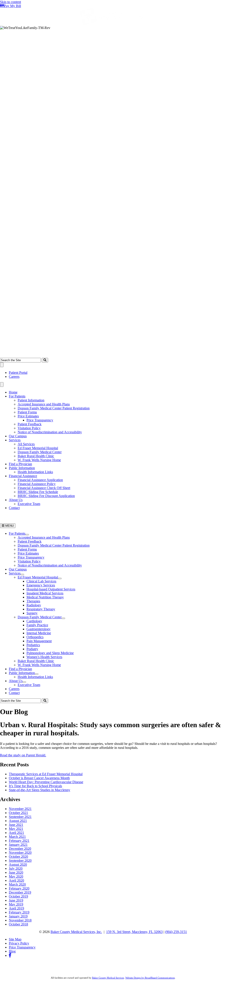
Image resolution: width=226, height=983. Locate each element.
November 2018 (20, 920)
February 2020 (19, 888)
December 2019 (20, 892)
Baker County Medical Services (108, 977)
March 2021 (17, 836)
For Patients (17, 396)
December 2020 (20, 848)
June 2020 (16, 872)
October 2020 (18, 856)
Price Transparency (39, 420)
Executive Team (29, 504)
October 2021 (18, 813)
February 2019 (19, 912)
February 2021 (19, 840)
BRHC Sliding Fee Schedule (38, 492)
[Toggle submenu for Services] (22, 574)
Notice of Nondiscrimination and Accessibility (50, 432)
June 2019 (16, 900)
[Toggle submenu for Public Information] (36, 674)
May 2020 (16, 876)
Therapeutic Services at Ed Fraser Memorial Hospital (46, 774)
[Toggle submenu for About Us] (24, 682)
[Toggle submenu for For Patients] (27, 534)
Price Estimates (28, 416)
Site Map (15, 939)
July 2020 (16, 868)
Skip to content (10, 2)
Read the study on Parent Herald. (23, 755)
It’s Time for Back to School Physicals (35, 786)
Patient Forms (27, 412)
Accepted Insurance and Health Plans (44, 404)
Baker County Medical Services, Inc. (76, 932)
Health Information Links (35, 472)
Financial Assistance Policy (37, 484)
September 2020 (20, 860)
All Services (26, 444)
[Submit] (45, 360)
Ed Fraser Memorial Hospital (38, 448)
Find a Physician (20, 464)
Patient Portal (18, 372)
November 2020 (20, 852)
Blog (12, 951)
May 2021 (16, 829)
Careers (14, 376)
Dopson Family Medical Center (40, 452)
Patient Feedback (29, 424)
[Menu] (2, 364)
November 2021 (20, 809)
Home (13, 392)
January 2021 (18, 844)
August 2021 (18, 821)
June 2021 (16, 825)
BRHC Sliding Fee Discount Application (46, 496)
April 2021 (16, 833)
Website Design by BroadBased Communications (150, 977)
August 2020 (18, 864)
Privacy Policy (19, 943)
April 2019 (16, 908)
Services (15, 440)
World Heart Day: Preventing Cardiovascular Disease (46, 782)
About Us (16, 500)
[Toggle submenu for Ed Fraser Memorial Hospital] (60, 578)
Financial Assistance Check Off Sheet (44, 488)
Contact (14, 508)
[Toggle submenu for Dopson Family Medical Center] (63, 618)
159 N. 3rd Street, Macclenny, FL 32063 (134, 932)
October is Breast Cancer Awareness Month (39, 778)
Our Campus (18, 436)
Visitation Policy (29, 428)
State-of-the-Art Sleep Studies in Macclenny (39, 790)
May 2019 (16, 904)
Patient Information (31, 400)
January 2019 (18, 916)
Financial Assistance (23, 476)
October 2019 (18, 896)
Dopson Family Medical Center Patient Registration (54, 408)
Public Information (22, 468)
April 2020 (16, 880)
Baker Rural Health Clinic (36, 456)
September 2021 (20, 817)
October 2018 (18, 924)
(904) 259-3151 (176, 932)
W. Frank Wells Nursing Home (39, 460)
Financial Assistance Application (40, 480)
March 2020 (17, 884)
